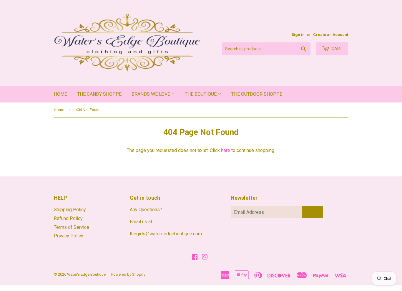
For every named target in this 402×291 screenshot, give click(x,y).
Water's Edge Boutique (86, 274)
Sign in (298, 34)
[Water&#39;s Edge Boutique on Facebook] (195, 257)
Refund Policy (68, 218)
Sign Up (312, 212)
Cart (336, 48)
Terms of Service (71, 227)
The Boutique (201, 94)
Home (60, 94)
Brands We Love (151, 94)
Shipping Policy (70, 209)
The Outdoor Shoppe (256, 94)
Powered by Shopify (128, 274)
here (225, 150)
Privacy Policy (68, 236)
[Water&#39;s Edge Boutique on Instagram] (205, 257)
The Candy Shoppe (99, 94)
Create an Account (330, 34)
